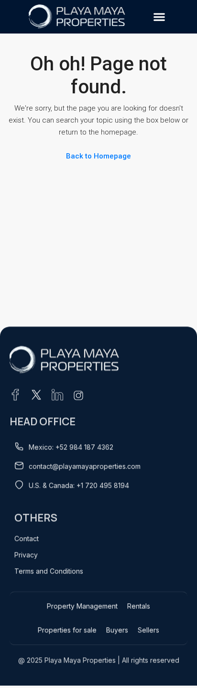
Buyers (117, 630)
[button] (159, 17)
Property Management (82, 606)
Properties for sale (67, 630)
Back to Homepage (98, 156)
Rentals (138, 606)
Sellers (148, 630)
